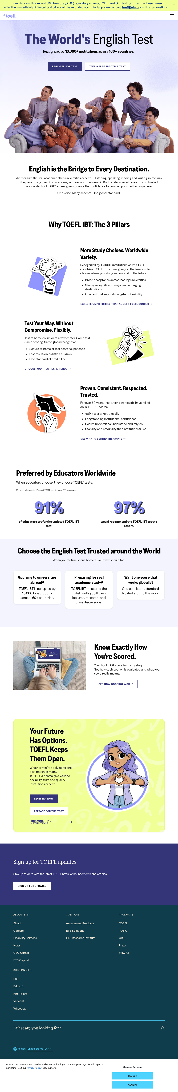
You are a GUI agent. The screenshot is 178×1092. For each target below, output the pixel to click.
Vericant (18, 1001)
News (17, 945)
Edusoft (18, 986)
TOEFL (123, 923)
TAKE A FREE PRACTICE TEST (107, 66)
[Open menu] (172, 15)
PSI (15, 979)
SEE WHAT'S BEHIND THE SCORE (101, 438)
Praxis (123, 945)
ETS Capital (21, 960)
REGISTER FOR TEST (65, 66)
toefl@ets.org (131, 7)
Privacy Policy (34, 1068)
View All (124, 952)
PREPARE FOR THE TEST (49, 811)
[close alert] (174, 5)
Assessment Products (80, 923)
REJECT (132, 1076)
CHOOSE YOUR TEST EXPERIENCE (46, 368)
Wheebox (19, 1008)
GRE (122, 938)
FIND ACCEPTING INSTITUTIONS (41, 822)
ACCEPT (132, 1084)
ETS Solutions (75, 930)
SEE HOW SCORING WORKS (116, 684)
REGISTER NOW (44, 798)
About (17, 923)
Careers (18, 930)
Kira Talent (20, 993)
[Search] (163, 1028)
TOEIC (123, 930)
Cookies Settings (132, 1067)
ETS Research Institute (80, 938)
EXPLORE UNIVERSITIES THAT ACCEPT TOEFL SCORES (114, 304)
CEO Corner (21, 952)
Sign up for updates (32, 886)
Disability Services (25, 938)
